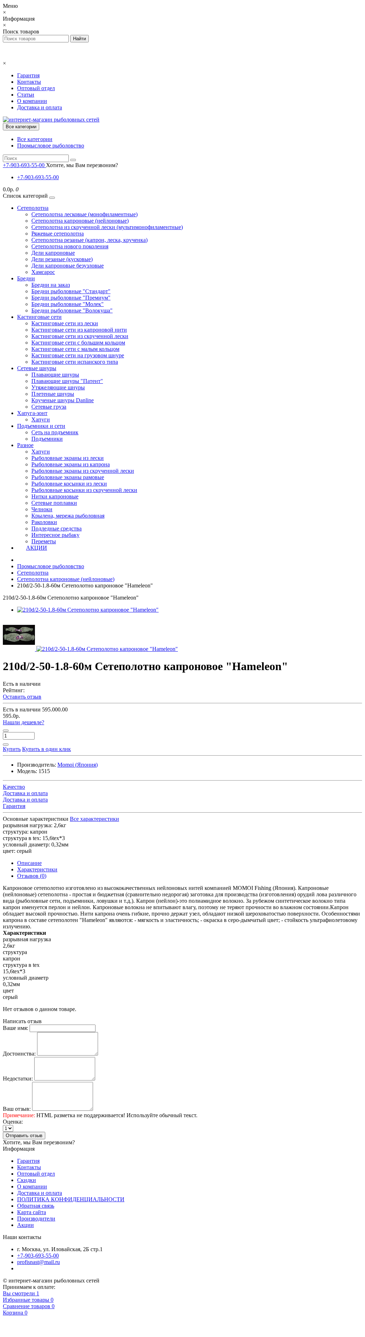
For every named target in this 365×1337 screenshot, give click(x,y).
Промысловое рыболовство (50, 145)
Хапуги (40, 419)
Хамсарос (43, 272)
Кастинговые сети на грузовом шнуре (77, 355)
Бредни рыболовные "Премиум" (70, 298)
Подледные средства (56, 528)
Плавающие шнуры (55, 375)
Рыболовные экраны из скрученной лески (82, 471)
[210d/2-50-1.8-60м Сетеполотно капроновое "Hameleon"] (88, 610)
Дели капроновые (53, 253)
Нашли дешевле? (23, 722)
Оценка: (13, 1122)
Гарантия (28, 75)
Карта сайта (31, 1212)
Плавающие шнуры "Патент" (67, 381)
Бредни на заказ (50, 285)
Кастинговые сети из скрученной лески (79, 336)
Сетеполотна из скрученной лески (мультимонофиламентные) (107, 227)
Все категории (34, 139)
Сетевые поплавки (54, 503)
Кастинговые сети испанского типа (74, 362)
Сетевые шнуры (36, 368)
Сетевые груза (48, 407)
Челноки (41, 509)
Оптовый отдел (36, 88)
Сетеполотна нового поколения (69, 246)
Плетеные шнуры (52, 394)
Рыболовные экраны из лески (67, 458)
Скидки (26, 1180)
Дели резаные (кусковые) (62, 259)
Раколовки (44, 522)
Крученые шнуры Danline (62, 400)
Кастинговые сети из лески (64, 323)
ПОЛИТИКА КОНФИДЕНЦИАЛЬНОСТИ (70, 1199)
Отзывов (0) (31, 876)
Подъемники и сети (41, 426)
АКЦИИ (36, 548)
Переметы (43, 541)
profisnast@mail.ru (38, 1262)
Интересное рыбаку (55, 535)
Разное (25, 445)
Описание (29, 863)
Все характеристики (94, 819)
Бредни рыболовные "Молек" (67, 304)
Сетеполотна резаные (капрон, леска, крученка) (89, 240)
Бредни (26, 278)
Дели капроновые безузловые (67, 266)
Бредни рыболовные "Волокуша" (72, 310)
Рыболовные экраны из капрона (70, 464)
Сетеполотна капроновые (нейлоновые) (80, 221)
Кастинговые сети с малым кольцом (75, 349)
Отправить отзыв (24, 1135)
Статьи (25, 95)
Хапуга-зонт (32, 413)
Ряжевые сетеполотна (57, 233)
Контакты (29, 82)
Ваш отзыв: (17, 1109)
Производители (36, 1219)
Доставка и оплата (39, 107)
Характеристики (37, 869)
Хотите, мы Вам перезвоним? (82, 165)
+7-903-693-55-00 (38, 177)
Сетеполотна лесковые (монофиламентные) (84, 214)
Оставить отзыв (22, 697)
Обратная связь (35, 1206)
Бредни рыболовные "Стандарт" (70, 291)
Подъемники (47, 439)
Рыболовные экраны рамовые (67, 477)
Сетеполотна (32, 208)
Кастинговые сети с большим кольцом (78, 343)
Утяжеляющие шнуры (58, 387)
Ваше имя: (15, 1028)
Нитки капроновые (54, 496)
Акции (25, 1225)
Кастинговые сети (39, 317)
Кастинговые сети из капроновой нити (79, 330)
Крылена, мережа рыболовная (67, 516)
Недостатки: (18, 1079)
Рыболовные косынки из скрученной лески (84, 490)
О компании (32, 101)
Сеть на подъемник (54, 432)
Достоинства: (19, 1054)
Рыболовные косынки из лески (69, 484)
